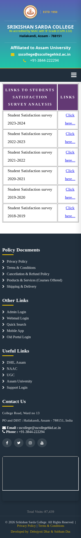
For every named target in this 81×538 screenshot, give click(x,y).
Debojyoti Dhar (40, 531)
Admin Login (16, 312)
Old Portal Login (19, 337)
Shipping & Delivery (21, 286)
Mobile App (15, 331)
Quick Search (16, 324)
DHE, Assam (16, 362)
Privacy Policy (17, 261)
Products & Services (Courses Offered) (34, 280)
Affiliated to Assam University (41, 47)
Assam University (19, 381)
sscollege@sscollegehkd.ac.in (44, 54)
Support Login (17, 387)
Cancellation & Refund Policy (28, 274)
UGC (11, 375)
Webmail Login (18, 318)
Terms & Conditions (21, 268)
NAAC (12, 369)
